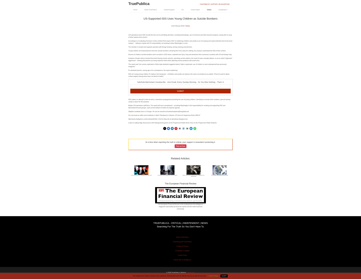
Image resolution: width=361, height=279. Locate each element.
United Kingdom (169, 10)
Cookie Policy (182, 255)
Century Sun (190, 272)
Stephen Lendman (134, 111)
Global (209, 10)
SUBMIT (180, 91)
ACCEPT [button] (224, 276)
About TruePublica (150, 10)
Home (135, 10)
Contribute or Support (182, 251)
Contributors (222, 10)
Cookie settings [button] (213, 276)
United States (195, 10)
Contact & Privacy (182, 246)
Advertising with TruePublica (182, 242)
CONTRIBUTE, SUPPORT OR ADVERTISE (215, 4)
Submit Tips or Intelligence (182, 260)
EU (183, 10)
